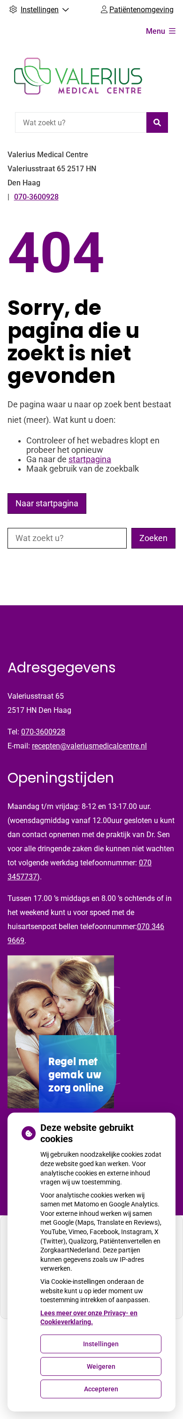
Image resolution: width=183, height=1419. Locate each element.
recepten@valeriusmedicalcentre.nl (89, 745)
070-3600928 (43, 731)
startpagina (90, 459)
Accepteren (101, 1389)
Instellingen (101, 1344)
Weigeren (101, 1366)
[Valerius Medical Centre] (78, 76)
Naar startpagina (46, 503)
